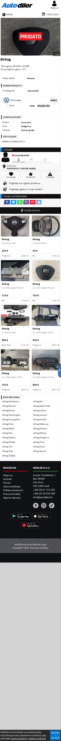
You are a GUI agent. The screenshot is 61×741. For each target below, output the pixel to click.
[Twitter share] (13, 202)
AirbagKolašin (40, 419)
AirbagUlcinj (39, 446)
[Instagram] (43, 506)
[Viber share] (26, 202)
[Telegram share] (38, 202)
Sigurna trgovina (11, 498)
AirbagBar (38, 401)
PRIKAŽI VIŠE (43, 105)
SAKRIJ (53, 100)
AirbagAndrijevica (10, 401)
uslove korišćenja (19, 738)
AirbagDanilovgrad (11, 415)
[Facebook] (35, 506)
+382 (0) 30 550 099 (44, 493)
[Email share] (32, 202)
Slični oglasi (32, 210)
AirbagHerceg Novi (11, 419)
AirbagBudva (8, 410)
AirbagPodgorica (41, 437)
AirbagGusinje (40, 415)
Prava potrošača (11, 494)
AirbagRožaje (8, 442)
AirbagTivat (38, 442)
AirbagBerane (9, 405)
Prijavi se (8, 475)
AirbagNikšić (8, 428)
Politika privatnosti (13, 490)
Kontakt (7, 479)
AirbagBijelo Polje (41, 405)
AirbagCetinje (39, 410)
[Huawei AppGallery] (30, 525)
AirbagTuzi (7, 446)
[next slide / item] (58, 37)
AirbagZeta (7, 451)
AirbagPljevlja (39, 433)
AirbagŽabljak (8, 455)
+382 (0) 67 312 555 (44, 490)
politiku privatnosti (37, 738)
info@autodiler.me (43, 497)
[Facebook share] (7, 202)
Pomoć (7, 483)
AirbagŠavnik (39, 451)
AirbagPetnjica (40, 428)
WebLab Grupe (39, 544)
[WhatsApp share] (19, 202)
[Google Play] (20, 516)
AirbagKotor (8, 424)
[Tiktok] (51, 506)
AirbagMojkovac (41, 424)
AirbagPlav (7, 433)
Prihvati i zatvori (55, 735)
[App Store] (41, 516)
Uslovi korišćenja (11, 486)
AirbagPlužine (8, 437)
